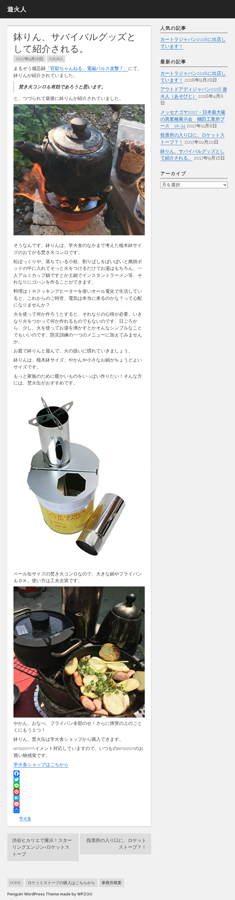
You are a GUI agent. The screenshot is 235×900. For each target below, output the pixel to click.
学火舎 (25, 818)
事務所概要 (111, 882)
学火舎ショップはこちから (41, 764)
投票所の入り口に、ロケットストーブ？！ (116, 844)
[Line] (79, 786)
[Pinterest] (79, 792)
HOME (15, 882)
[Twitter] (79, 780)
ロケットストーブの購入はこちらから (61, 882)
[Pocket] (79, 804)
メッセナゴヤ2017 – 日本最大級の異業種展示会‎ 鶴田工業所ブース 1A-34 (193, 119)
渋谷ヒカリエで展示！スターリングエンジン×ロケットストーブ (42, 847)
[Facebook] (79, 773)
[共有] (79, 810)
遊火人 (17, 9)
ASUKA (56, 59)
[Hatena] (79, 798)
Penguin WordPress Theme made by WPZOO (49, 894)
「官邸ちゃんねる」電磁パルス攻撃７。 (87, 68)
